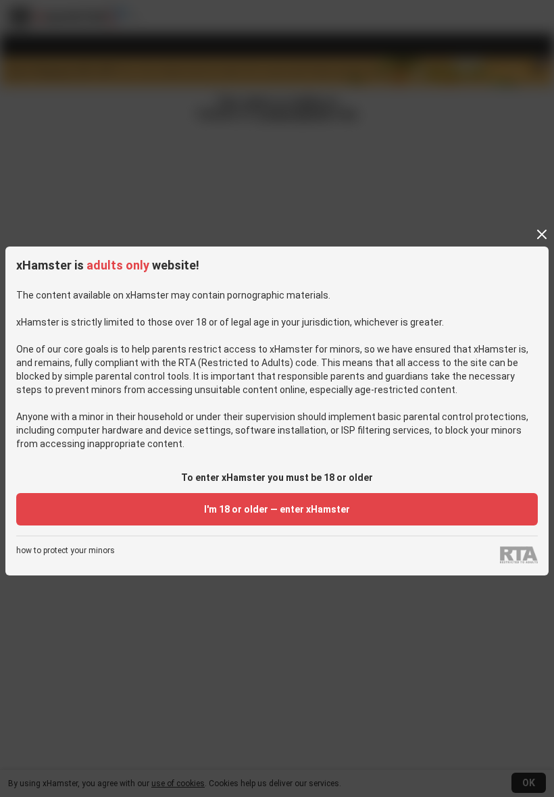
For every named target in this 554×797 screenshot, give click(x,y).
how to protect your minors (65, 550)
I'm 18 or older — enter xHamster (277, 509)
